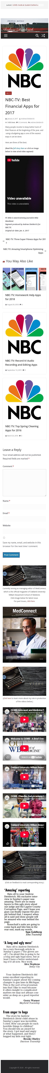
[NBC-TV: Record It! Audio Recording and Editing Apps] (24, 314)
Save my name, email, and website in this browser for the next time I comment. (22, 544)
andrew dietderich (36, 122)
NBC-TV (8, 93)
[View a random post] (43, 36)
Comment (8, 466)
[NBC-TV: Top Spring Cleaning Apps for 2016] (24, 379)
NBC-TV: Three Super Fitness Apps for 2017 (26, 241)
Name (6, 501)
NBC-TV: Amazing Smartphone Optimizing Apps (23, 251)
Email (6, 513)
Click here (7, 698)
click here (31, 601)
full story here (18, 148)
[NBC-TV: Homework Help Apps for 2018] (24, 269)
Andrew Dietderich (27, 119)
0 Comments (22, 122)
